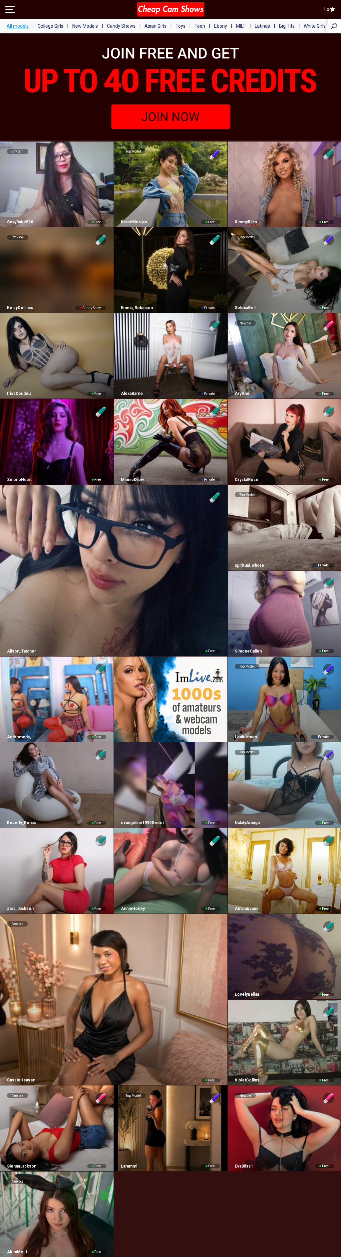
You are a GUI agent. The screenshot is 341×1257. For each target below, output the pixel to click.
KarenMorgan (134, 222)
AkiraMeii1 (17, 1252)
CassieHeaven (21, 1080)
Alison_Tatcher (21, 651)
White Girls (315, 26)
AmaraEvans (246, 908)
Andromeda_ (19, 737)
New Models (85, 26)
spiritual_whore (249, 565)
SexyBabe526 (20, 222)
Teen (199, 26)
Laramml (129, 1166)
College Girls (50, 26)
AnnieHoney (133, 908)
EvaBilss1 (244, 1166)
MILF (241, 26)
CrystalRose (246, 479)
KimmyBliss (246, 222)
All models (18, 26)
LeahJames (246, 737)
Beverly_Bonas (21, 822)
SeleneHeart (19, 479)
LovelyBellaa (247, 994)
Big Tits (287, 26)
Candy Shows (121, 26)
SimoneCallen (248, 651)
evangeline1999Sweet (142, 822)
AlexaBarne (132, 393)
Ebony (220, 26)
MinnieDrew (132, 479)
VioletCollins (247, 1080)
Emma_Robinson (137, 307)
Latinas (262, 26)
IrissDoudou (19, 393)
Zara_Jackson (20, 908)
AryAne (242, 393)
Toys (180, 26)
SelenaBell (245, 307)
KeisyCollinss (20, 307)
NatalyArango (247, 822)
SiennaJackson (21, 1166)
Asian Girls (156, 26)
